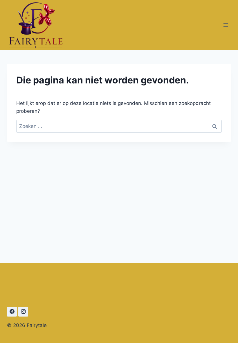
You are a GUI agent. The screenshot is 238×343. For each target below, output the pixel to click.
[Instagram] (23, 312)
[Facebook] (12, 312)
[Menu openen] (225, 24)
